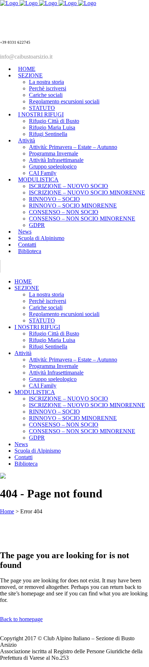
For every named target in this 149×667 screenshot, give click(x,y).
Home (7, 511)
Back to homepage (21, 619)
